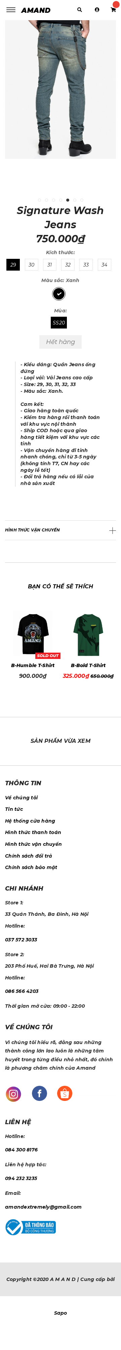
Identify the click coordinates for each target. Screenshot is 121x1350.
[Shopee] (64, 1093)
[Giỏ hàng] (113, 10)
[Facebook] (39, 1093)
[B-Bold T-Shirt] (36, 635)
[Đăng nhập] (97, 9)
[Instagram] (13, 1094)
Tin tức (14, 809)
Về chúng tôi (21, 798)
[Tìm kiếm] (79, 9)
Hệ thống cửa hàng (30, 821)
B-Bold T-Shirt (35, 665)
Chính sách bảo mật (31, 867)
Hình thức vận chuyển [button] (32, 529)
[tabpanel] (60, 94)
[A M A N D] (37, 10)
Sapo (60, 1313)
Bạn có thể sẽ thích (60, 586)
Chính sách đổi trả (28, 856)
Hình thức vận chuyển (33, 844)
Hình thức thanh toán (33, 832)
